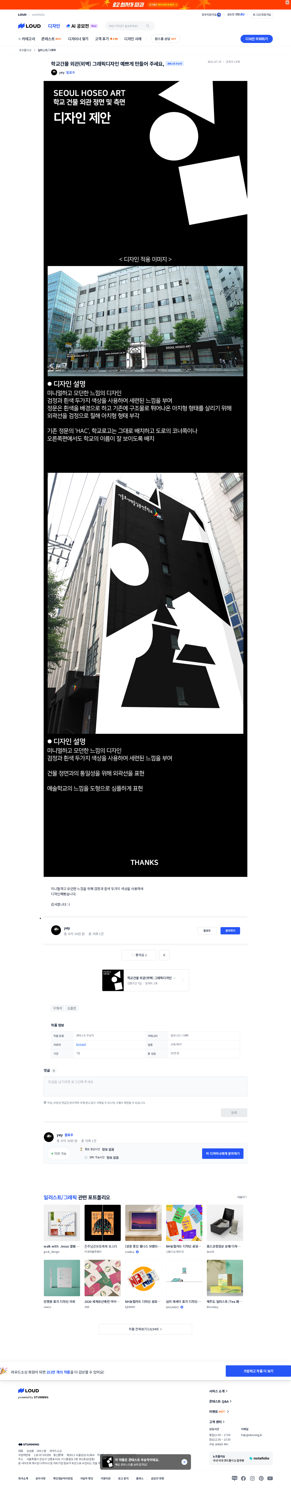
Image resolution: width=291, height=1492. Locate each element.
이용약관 (105, 1478)
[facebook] (243, 1478)
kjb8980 (130, 1307)
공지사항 (40, 1478)
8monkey (212, 1307)
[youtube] (270, 1478)
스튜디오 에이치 (175, 1251)
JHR (86, 1307)
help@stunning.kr (251, 1435)
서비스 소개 (217, 1391)
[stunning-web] (28, 1444)
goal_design (51, 1251)
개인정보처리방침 (63, 1478)
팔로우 (70, 72)
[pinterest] (261, 1478)
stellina (129, 1252)
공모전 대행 (157, 1478)
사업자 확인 (86, 1478)
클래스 (139, 1478)
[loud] (22, 15)
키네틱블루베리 (92, 1251)
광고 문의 (123, 1478)
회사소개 (23, 1478)
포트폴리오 (25, 50)
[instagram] (252, 1478)
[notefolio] (38, 14)
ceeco (47, 1307)
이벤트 (217, 1411)
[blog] (234, 1478)
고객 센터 (215, 1421)
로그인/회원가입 (262, 14)
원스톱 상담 (165, 38)
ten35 (210, 1251)
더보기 (241, 1197)
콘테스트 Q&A (219, 1401)
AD (287, 2)
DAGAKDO (172, 1307)
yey (67, 928)
